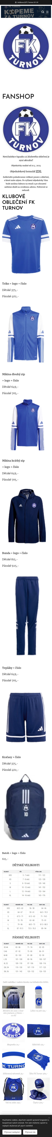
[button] (42, 12)
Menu (47, 11)
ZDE (38, 171)
